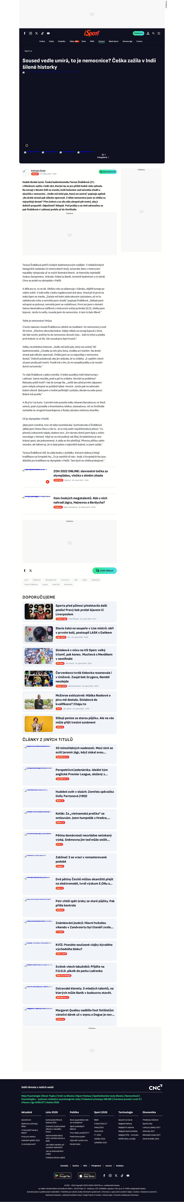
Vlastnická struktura (53, 1195)
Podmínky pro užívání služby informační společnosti (80, 1192)
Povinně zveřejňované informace (126, 1195)
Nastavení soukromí (148, 1192)
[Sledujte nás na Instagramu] (30, 33)
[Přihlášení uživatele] (148, 33)
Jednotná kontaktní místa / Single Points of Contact (81, 1195)
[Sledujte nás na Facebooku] (24, 33)
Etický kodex (107, 1195)
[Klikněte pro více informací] (26, 145)
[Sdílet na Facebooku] (24, 571)
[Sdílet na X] (30, 571)
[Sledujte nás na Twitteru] (36, 33)
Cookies (136, 1192)
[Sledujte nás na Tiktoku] (42, 33)
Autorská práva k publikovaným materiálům (43, 1192)
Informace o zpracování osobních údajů (117, 1192)
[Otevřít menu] (159, 33)
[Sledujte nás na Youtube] (48, 33)
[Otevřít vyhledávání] (153, 33)
